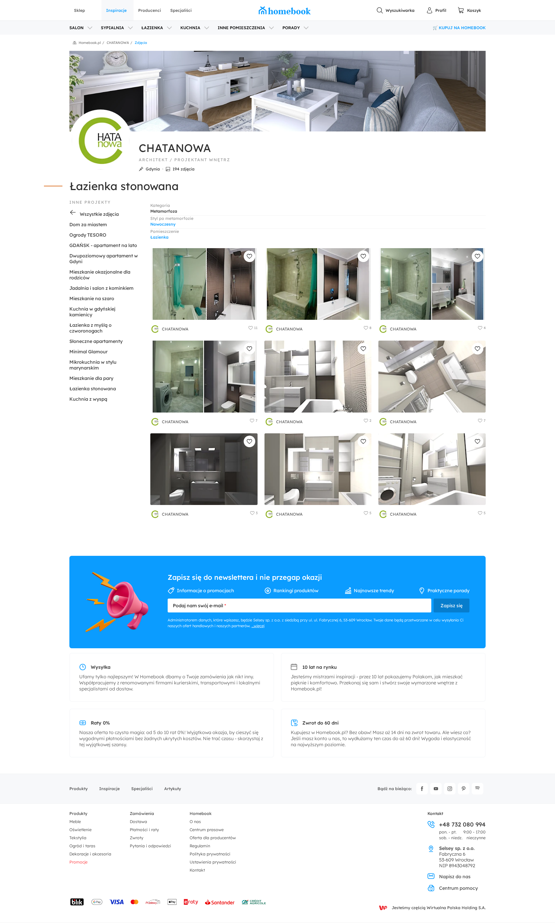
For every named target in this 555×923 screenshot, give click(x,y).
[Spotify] (477, 788)
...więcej (257, 625)
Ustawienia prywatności (213, 862)
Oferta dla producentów (213, 837)
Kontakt (197, 870)
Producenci (149, 10)
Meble (75, 821)
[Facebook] (422, 788)
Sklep (79, 10)
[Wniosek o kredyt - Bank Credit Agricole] (254, 902)
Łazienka (159, 237)
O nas (195, 821)
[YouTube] (436, 788)
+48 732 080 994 (462, 824)
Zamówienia (142, 813)
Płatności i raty (144, 829)
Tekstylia (77, 837)
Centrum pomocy (458, 888)
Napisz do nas (455, 876)
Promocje (78, 862)
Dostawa (138, 821)
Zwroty (136, 837)
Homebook (201, 813)
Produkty (78, 788)
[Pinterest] (463, 788)
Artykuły (172, 788)
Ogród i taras (82, 845)
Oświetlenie (80, 829)
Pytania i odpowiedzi (150, 845)
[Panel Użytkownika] (436, 10)
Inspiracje (116, 10)
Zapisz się (451, 605)
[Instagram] (450, 788)
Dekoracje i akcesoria (90, 854)
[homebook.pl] (285, 10)
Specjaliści (181, 10)
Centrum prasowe (207, 829)
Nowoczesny (162, 224)
